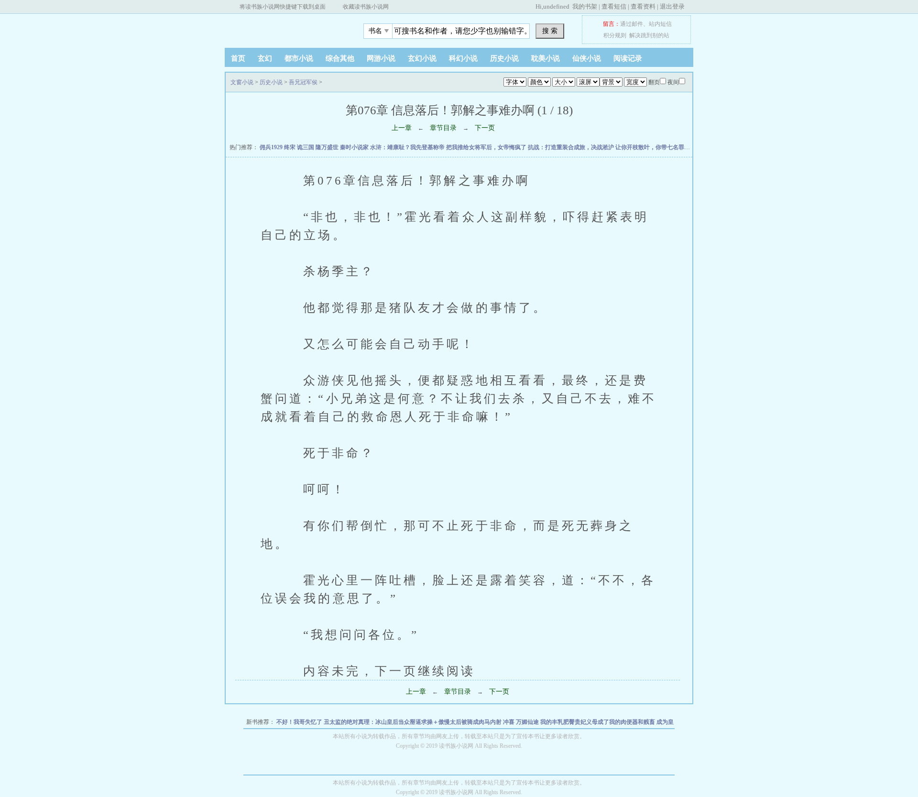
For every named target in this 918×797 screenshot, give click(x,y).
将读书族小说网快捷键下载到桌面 (283, 6)
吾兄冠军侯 (303, 82)
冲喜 (509, 722)
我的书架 (584, 6)
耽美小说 (545, 58)
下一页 (485, 127)
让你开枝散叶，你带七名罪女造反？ (662, 147)
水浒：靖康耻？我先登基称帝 (408, 147)
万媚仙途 (528, 722)
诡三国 (306, 147)
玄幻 (265, 58)
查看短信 (613, 6)
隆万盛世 (328, 147)
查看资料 (643, 6)
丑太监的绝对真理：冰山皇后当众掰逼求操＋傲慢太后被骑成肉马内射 (413, 722)
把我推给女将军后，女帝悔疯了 (487, 147)
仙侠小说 (586, 58)
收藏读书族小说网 (366, 6)
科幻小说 (463, 58)
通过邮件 (631, 24)
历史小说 (504, 58)
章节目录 (443, 127)
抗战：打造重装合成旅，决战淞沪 (571, 147)
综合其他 (340, 58)
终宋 (290, 147)
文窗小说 (284, 28)
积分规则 (614, 35)
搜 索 (549, 30)
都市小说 (298, 58)
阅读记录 (627, 58)
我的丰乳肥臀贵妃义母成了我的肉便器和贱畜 (598, 722)
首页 (238, 58)
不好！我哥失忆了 (300, 722)
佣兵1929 (272, 147)
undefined (556, 6)
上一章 (402, 127)
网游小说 (381, 58)
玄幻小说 (422, 58)
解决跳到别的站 (649, 35)
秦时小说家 (355, 147)
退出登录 (672, 6)
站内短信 (660, 24)
